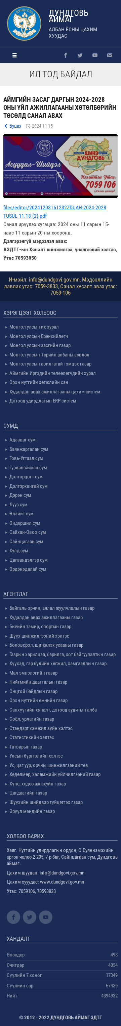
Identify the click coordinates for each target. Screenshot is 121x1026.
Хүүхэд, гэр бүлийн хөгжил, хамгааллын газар (58, 663)
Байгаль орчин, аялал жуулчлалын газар (51, 608)
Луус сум (18, 505)
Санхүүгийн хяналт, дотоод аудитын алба (53, 710)
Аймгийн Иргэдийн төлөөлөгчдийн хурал (52, 373)
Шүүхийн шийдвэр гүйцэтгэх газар (46, 802)
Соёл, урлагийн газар (31, 719)
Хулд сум (18, 551)
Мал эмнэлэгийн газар (33, 673)
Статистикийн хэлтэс (31, 737)
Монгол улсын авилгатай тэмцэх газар (50, 364)
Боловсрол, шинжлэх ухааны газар (46, 645)
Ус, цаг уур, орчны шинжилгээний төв (48, 765)
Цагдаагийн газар (28, 793)
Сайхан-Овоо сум (27, 532)
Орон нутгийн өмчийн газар (38, 700)
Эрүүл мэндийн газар (32, 811)
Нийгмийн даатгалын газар (38, 682)
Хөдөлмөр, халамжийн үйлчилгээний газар (54, 774)
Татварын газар (25, 747)
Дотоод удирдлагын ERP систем (42, 401)
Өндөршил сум (24, 523)
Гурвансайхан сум (28, 468)
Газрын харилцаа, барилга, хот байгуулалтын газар (62, 654)
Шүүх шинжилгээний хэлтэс (39, 636)
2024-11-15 (42, 126)
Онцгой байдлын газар (33, 691)
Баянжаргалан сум (28, 449)
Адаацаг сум (22, 440)
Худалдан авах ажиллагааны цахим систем (54, 392)
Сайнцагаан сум (26, 542)
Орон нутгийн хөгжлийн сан (38, 382)
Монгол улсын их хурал (34, 327)
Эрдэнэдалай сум (27, 569)
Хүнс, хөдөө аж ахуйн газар (37, 784)
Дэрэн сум (20, 495)
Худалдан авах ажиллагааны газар (46, 617)
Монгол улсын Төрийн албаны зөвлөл (49, 355)
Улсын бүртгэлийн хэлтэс (36, 756)
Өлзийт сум (21, 514)
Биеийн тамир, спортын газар (40, 627)
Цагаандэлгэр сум (28, 560)
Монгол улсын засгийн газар (40, 345)
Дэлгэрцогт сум (26, 477)
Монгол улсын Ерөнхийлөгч (38, 336)
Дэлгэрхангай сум (28, 486)
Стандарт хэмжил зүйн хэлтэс (41, 728)
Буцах (15, 126)
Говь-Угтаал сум (26, 458)
